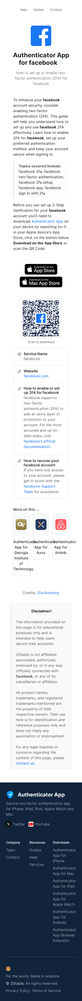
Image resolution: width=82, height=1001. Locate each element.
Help (23, 10)
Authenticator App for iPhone (64, 855)
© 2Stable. (15, 983)
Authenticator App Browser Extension (64, 935)
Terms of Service (46, 990)
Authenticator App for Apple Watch (64, 899)
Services (36, 864)
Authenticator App (47, 221)
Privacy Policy (18, 990)
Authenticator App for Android (64, 917)
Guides (38, 10)
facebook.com (36, 376)
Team (10, 850)
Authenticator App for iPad (64, 883)
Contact (56, 10)
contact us (25, 763)
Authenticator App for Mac (64, 871)
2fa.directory (48, 592)
